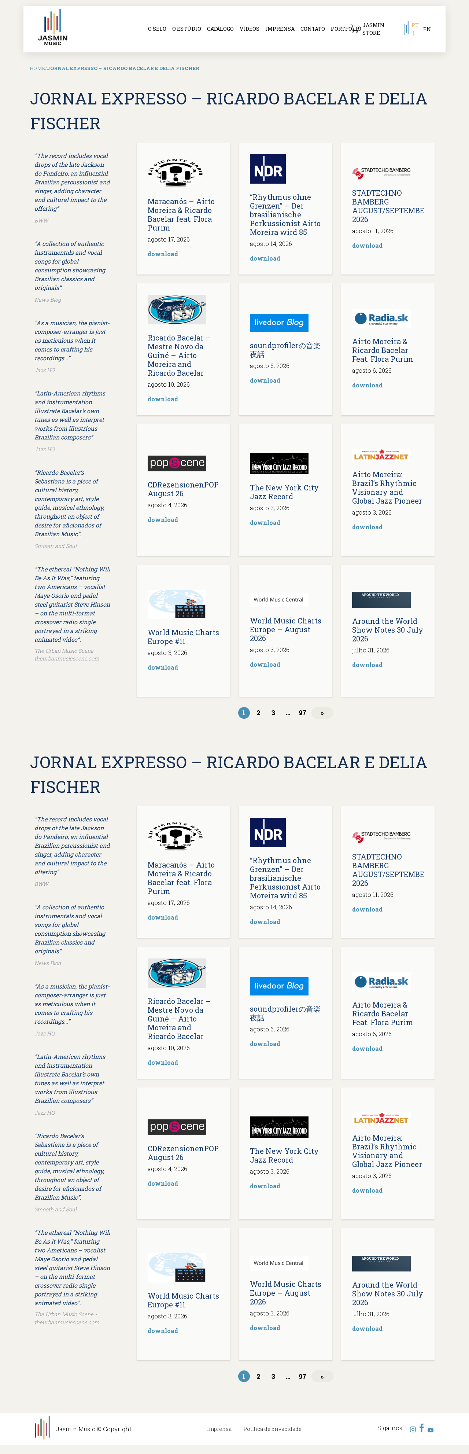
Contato (312, 28)
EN (427, 29)
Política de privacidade (272, 1428)
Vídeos (249, 28)
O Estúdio (186, 28)
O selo (157, 28)
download (163, 254)
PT (415, 25)
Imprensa (280, 28)
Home (37, 68)
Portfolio (346, 28)
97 (302, 712)
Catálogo (220, 28)
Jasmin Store (373, 29)
